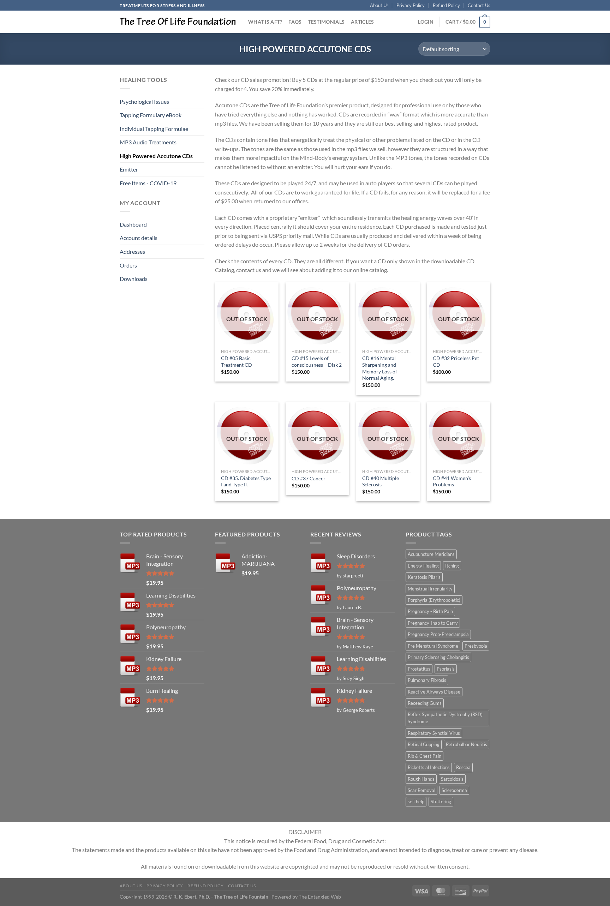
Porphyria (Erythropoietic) (434, 600)
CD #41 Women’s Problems (452, 481)
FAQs (294, 22)
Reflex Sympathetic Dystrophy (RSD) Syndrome (445, 718)
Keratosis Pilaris (424, 577)
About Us (379, 5)
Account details (138, 237)
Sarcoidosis (452, 779)
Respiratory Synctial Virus (434, 733)
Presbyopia (476, 646)
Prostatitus (419, 669)
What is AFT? (265, 22)
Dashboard (133, 224)
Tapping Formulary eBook (150, 115)
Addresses (132, 251)
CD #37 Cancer (308, 478)
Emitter (129, 169)
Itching (452, 566)
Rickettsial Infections (429, 767)
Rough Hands (421, 779)
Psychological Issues (144, 101)
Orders (128, 265)
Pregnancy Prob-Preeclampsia (438, 634)
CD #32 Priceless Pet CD (456, 361)
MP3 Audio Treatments (148, 142)
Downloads (134, 278)
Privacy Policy (410, 5)
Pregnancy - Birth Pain (430, 611)
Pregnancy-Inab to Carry (433, 623)
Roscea (463, 767)
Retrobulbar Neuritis (466, 744)
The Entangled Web (320, 897)
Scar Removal (421, 790)
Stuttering (441, 801)
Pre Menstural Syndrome (433, 646)
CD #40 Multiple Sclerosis (380, 481)
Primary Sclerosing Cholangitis (438, 657)
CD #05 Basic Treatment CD (236, 361)
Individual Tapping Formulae (154, 128)
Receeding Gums (425, 703)
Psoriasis (446, 669)
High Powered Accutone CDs (156, 155)
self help (416, 801)
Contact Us (479, 5)
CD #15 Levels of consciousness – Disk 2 (317, 361)
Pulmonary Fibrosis (427, 680)
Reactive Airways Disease (434, 692)
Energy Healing (423, 566)
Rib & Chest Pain (424, 756)
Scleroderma (454, 790)
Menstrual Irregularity (430, 589)
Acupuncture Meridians (431, 554)
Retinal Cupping (423, 744)
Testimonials (326, 22)
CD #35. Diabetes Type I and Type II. (246, 481)
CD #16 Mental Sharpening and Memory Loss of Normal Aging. (379, 368)
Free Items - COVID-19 (148, 183)
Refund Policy (446, 5)
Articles (362, 22)
